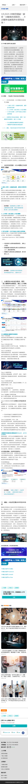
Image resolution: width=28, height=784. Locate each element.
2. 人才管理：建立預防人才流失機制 (16, 109)
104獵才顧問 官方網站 (7, 569)
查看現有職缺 (4, 753)
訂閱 (14, 726)
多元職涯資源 (4, 758)
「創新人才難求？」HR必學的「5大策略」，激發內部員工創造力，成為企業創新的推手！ (14, 492)
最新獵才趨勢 (4, 766)
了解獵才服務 (4, 764)
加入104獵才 (4, 777)
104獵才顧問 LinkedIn (7, 574)
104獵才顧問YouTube (7, 577)
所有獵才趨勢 (4, 9)
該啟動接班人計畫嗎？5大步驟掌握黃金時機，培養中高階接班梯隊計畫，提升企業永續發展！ (13, 207)
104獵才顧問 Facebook (7, 571)
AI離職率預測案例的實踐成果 (15, 124)
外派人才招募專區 (5, 769)
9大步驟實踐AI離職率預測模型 (15, 122)
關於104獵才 (4, 775)
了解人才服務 (4, 756)
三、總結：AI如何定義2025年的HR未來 (14, 128)
